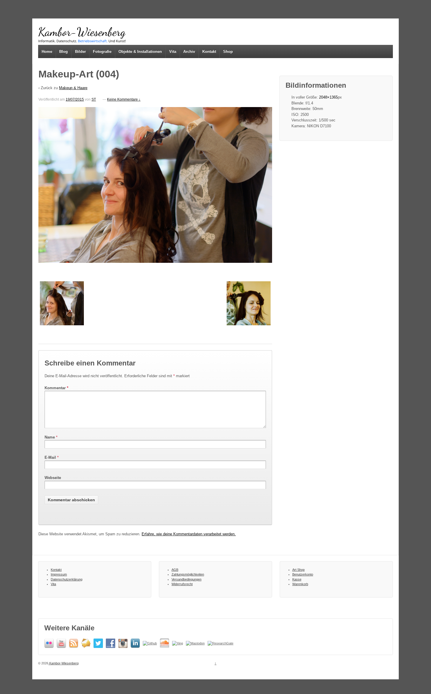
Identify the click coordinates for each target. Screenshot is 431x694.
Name (50, 437)
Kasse (296, 579)
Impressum (59, 574)
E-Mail (50, 457)
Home (47, 51)
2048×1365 (328, 97)
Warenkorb (300, 584)
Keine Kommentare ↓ (123, 99)
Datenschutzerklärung (66, 579)
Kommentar (56, 388)
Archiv (189, 51)
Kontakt (209, 51)
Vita (172, 51)
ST (93, 99)
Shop (228, 51)
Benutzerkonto (302, 574)
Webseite (53, 477)
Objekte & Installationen (140, 51)
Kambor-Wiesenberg (63, 663)
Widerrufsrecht (182, 584)
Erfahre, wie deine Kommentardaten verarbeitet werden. (189, 534)
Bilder (80, 51)
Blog (63, 51)
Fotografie (102, 51)
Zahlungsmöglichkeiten (188, 574)
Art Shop (298, 569)
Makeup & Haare (73, 88)
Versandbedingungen (186, 579)
